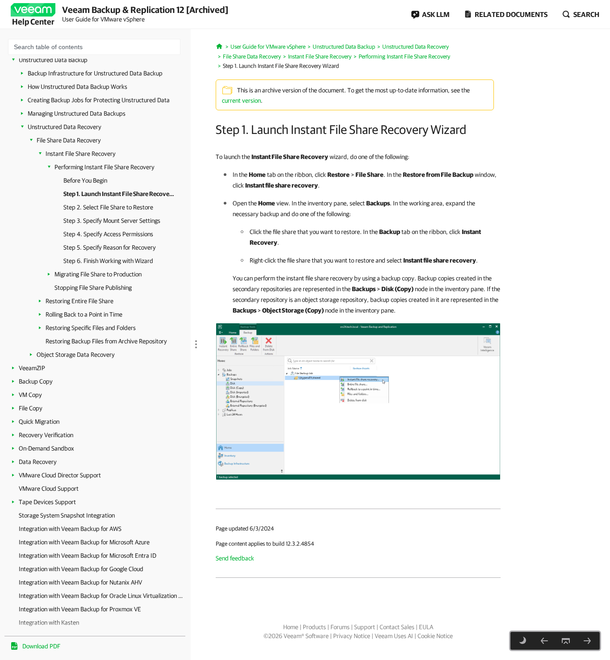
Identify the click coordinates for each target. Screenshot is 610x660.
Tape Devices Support (47, 501)
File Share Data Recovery (69, 140)
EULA (426, 627)
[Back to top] (565, 640)
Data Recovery (38, 461)
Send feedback (235, 558)
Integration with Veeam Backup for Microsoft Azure (84, 542)
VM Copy (30, 394)
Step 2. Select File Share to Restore (108, 207)
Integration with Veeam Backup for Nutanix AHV (80, 582)
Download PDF (41, 646)
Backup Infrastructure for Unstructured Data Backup (95, 73)
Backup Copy (36, 381)
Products (314, 627)
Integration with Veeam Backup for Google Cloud (81, 568)
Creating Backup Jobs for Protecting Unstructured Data (99, 100)
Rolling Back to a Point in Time (84, 314)
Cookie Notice (435, 635)
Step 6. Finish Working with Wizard (108, 260)
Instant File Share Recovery (81, 153)
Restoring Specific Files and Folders (91, 327)
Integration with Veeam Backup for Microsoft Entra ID (87, 555)
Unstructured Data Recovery (64, 126)
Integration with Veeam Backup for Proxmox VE (80, 609)
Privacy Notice (351, 635)
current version (241, 100)
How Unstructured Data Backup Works (77, 86)
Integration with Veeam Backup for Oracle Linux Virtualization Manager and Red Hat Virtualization (102, 595)
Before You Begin (85, 180)
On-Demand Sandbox (46, 448)
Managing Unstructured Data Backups (76, 113)
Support (364, 627)
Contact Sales (397, 627)
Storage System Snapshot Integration (67, 515)
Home (290, 627)
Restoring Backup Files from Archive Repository (106, 341)
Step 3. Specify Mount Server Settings (111, 220)
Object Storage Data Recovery (76, 354)
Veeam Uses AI (394, 635)
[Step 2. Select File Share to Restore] (587, 640)
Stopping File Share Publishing (93, 287)
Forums (340, 627)
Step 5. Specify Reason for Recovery (109, 247)
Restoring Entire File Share (79, 301)
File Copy (30, 408)
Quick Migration (39, 421)
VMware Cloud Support (49, 488)
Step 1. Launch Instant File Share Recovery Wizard (119, 193)
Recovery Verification (46, 435)
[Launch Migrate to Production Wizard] (358, 401)
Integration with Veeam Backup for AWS (70, 528)
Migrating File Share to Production (98, 274)
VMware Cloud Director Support (60, 475)
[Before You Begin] (544, 640)
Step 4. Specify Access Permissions (108, 234)
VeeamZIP (32, 368)
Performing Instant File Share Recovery (104, 167)
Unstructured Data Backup (53, 59)
